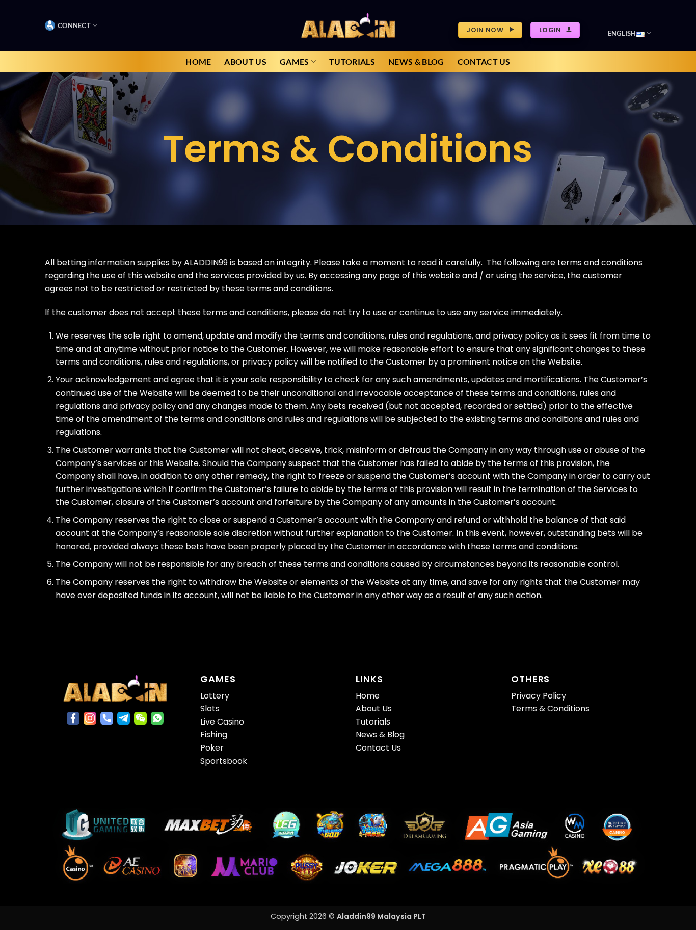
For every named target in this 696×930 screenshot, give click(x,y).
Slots (210, 708)
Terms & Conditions (550, 708)
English (622, 33)
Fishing (213, 734)
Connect (74, 25)
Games (294, 61)
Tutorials (352, 61)
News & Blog (416, 61)
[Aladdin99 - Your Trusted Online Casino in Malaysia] (348, 25)
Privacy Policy (538, 696)
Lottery (214, 696)
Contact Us (484, 61)
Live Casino (222, 722)
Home (198, 61)
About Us (245, 61)
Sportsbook (223, 761)
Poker (212, 748)
